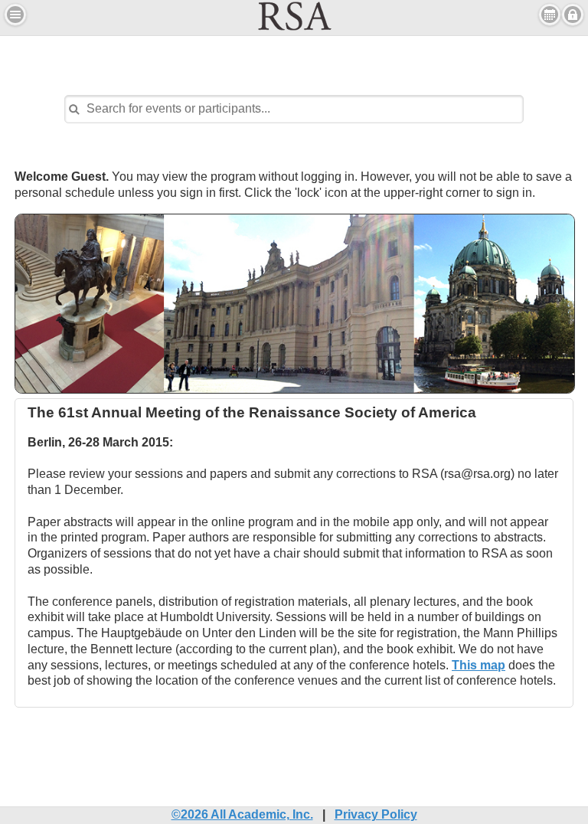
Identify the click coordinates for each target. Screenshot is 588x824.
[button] (15, 14)
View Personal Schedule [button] (549, 14)
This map (478, 665)
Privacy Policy (376, 814)
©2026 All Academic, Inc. (242, 814)
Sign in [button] (572, 14)
